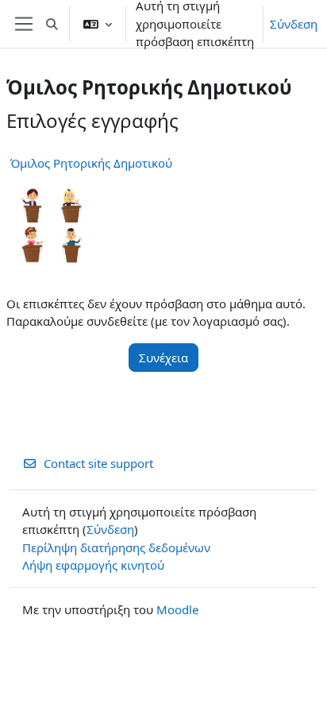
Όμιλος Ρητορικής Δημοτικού (91, 163)
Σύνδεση (293, 24)
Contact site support (98, 463)
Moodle (177, 609)
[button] (52, 24)
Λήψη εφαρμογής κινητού (93, 565)
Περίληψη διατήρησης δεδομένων (116, 547)
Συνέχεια (163, 357)
